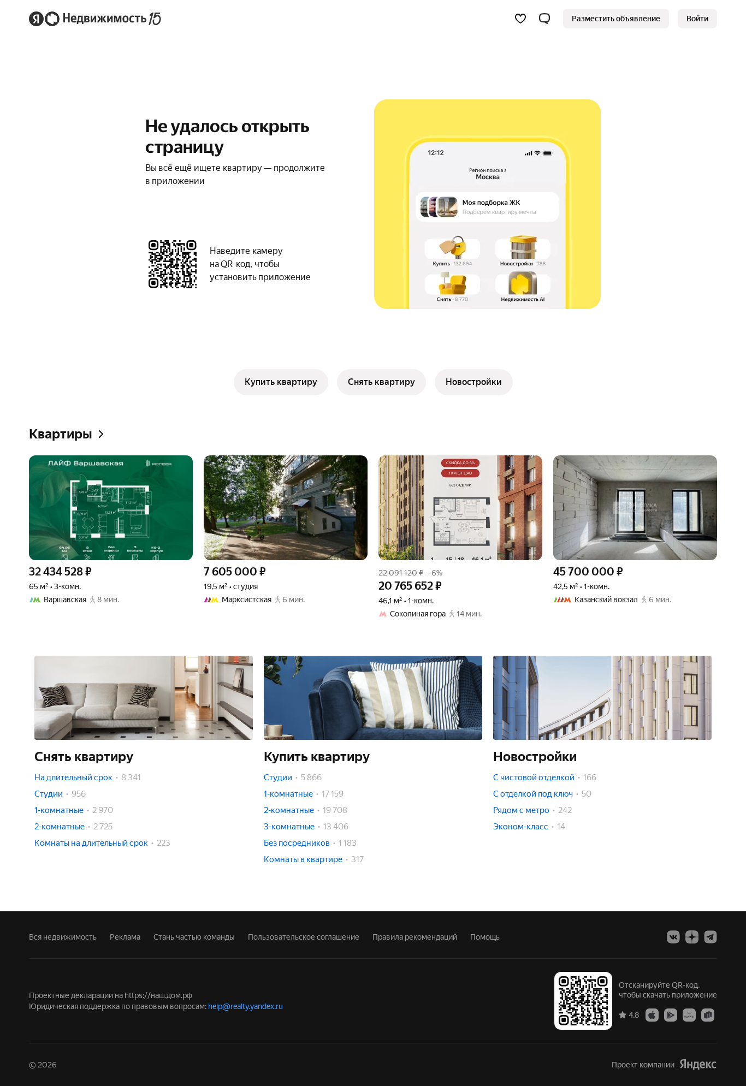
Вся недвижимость (63, 937)
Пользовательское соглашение (303, 937)
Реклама (125, 937)
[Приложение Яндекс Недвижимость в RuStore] (707, 1014)
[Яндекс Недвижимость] (96, 18)
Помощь (485, 937)
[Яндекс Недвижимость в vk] (673, 936)
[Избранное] (520, 18)
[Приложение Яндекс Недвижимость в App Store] (652, 1014)
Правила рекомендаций (414, 937)
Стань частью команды (194, 937)
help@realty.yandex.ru (245, 1006)
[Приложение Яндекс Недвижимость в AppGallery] (689, 1014)
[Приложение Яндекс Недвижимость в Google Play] (670, 1014)
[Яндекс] (698, 1064)
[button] (544, 18)
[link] (697, 18)
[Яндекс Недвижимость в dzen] (691, 936)
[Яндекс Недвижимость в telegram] (710, 936)
